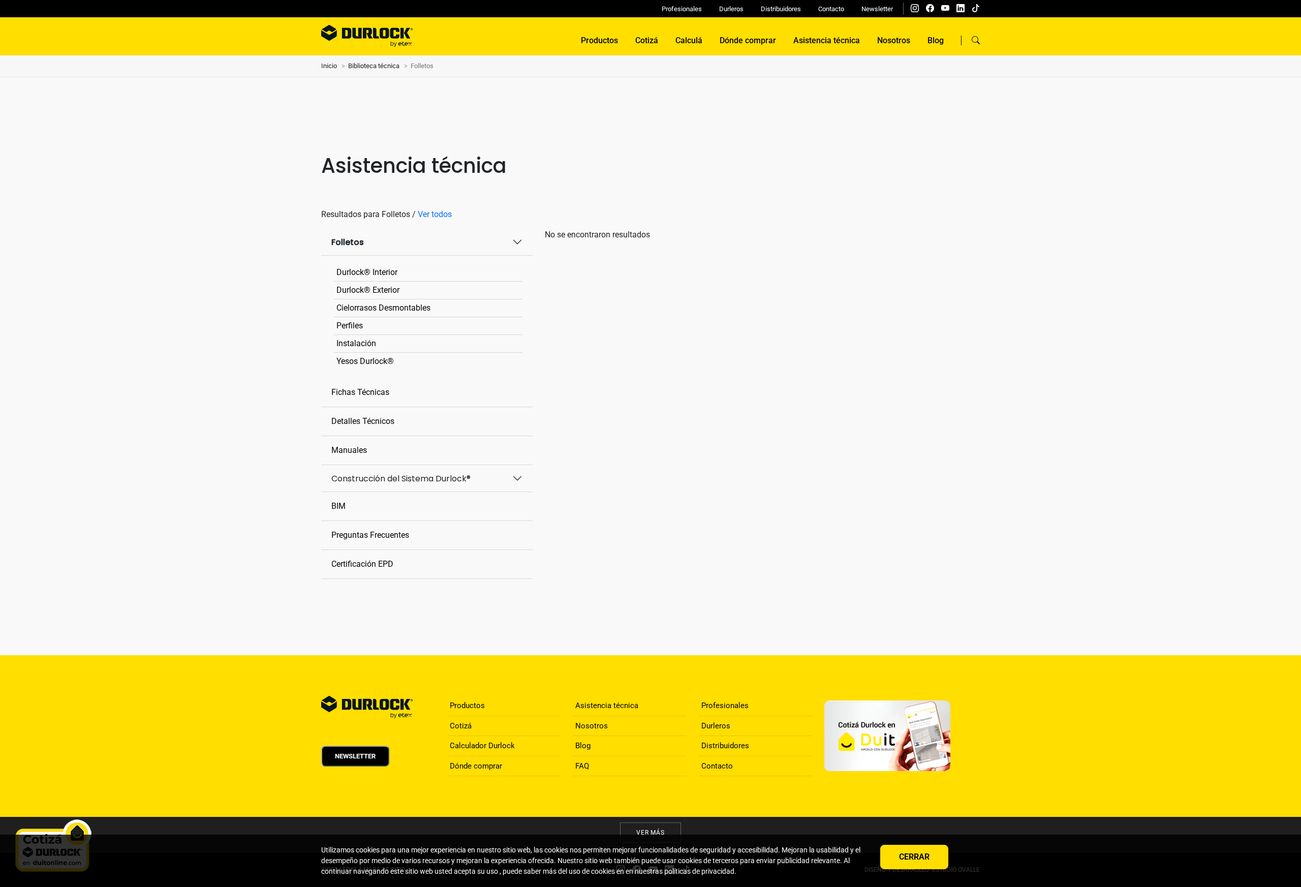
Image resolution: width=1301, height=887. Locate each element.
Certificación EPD (362, 564)
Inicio (329, 66)
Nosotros (893, 40)
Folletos (347, 242)
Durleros (731, 9)
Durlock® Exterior (367, 290)
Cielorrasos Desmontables (383, 308)
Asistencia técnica (826, 40)
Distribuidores (781, 9)
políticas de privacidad (699, 871)
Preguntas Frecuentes (370, 535)
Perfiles (349, 325)
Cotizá (646, 40)
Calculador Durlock (482, 745)
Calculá (688, 40)
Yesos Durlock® (365, 361)
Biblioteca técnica (373, 66)
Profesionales (682, 9)
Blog (935, 40)
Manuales (349, 450)
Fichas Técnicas (360, 392)
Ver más (650, 832)
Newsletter (877, 9)
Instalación (356, 343)
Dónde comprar (748, 40)
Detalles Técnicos (362, 421)
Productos (599, 40)
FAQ (582, 766)
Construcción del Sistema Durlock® (401, 478)
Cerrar (914, 857)
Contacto (831, 9)
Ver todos (435, 214)
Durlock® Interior (366, 272)
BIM (338, 506)
